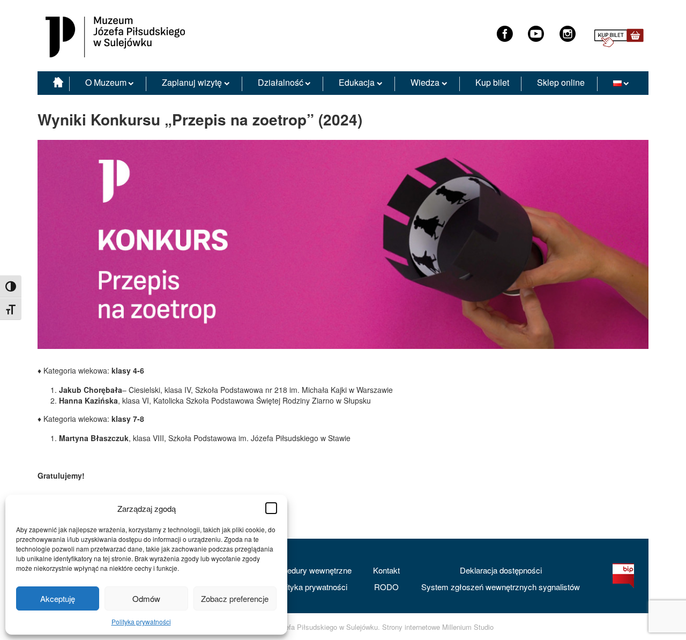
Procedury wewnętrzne (311, 570)
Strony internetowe (411, 627)
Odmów (146, 598)
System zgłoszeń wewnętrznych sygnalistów (500, 586)
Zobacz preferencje (235, 598)
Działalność (280, 82)
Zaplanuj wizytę (192, 82)
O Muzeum (105, 82)
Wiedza (425, 82)
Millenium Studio (468, 627)
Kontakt (386, 570)
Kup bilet (492, 82)
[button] (271, 508)
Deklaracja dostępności (501, 570)
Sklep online (561, 82)
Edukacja (357, 82)
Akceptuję (57, 598)
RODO (386, 586)
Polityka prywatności (141, 621)
